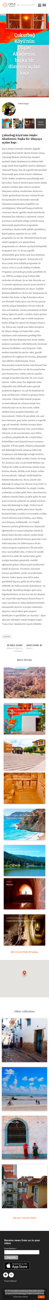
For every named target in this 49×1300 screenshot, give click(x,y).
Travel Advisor (10, 1281)
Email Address (10, 1248)
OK (41, 1297)
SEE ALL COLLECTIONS (24, 1218)
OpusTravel (9, 4)
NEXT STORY (33, 646)
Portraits (7, 637)
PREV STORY (15, 648)
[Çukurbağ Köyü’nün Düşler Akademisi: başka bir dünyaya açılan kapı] (7, 124)
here (24, 1294)
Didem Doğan (23, 104)
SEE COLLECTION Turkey (24, 952)
